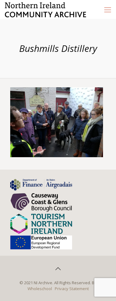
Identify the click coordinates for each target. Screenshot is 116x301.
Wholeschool (40, 288)
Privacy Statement (72, 288)
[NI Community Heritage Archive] (46, 9)
